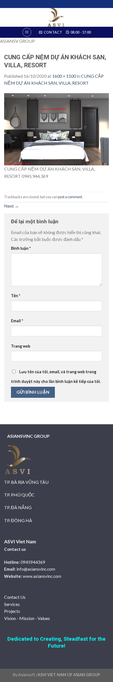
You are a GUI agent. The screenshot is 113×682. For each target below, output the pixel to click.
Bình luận (21, 248)
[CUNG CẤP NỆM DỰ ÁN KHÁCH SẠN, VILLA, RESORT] (56, 128)
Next (11, 205)
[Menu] (26, 32)
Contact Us (15, 597)
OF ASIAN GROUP (83, 674)
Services (12, 604)
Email (17, 320)
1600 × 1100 (64, 76)
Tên (15, 295)
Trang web (20, 346)
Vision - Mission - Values (27, 618)
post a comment (70, 197)
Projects (12, 611)
